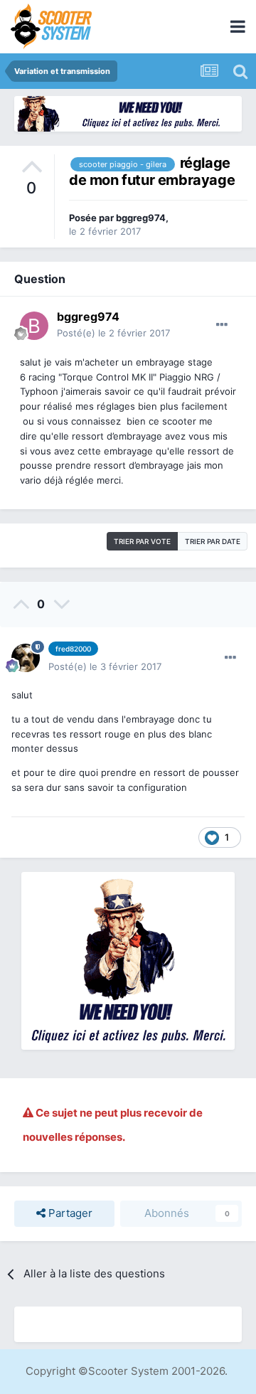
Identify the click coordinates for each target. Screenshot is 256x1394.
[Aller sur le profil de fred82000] (25, 658)
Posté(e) (113, 333)
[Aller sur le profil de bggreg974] (34, 326)
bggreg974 (141, 217)
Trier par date (212, 541)
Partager (69, 1213)
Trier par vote (142, 541)
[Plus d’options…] (222, 325)
